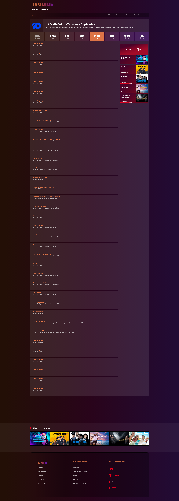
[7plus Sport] (112, 488)
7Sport (75, 480)
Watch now (124, 63)
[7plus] (111, 470)
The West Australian (80, 484)
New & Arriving (139, 15)
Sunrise (76, 467)
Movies (128, 15)
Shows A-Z (41, 484)
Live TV (107, 15)
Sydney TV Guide (39, 9)
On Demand (118, 15)
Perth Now (77, 488)
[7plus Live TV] (114, 482)
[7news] (114, 476)
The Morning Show (80, 471)
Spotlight (76, 476)
